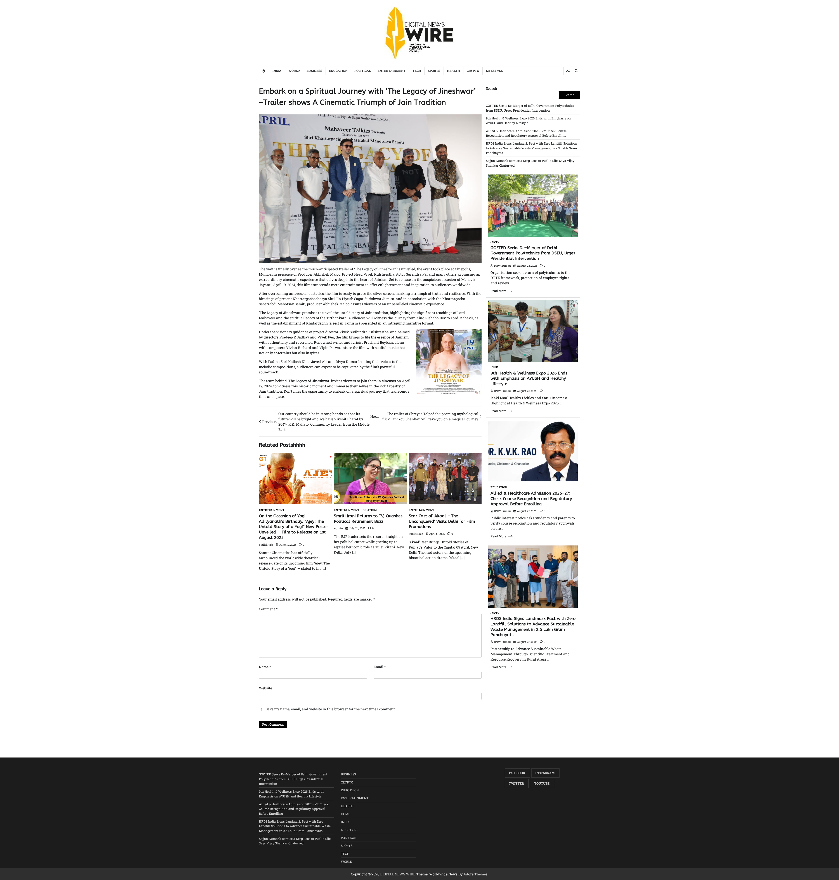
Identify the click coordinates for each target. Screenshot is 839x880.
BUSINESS (314, 71)
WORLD (294, 71)
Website (265, 688)
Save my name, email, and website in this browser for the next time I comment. (331, 709)
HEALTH (453, 71)
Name (265, 666)
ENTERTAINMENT (392, 71)
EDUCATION (338, 71)
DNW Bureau (502, 265)
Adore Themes (475, 874)
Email (380, 666)
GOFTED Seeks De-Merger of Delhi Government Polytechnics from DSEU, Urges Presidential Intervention (533, 253)
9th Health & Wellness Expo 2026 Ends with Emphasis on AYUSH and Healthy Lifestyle (529, 379)
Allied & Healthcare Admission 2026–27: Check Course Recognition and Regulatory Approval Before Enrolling (531, 499)
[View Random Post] (568, 71)
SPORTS (434, 71)
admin (338, 528)
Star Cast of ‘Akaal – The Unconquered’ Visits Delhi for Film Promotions (442, 521)
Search (491, 88)
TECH (417, 71)
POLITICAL (362, 71)
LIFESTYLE (494, 71)
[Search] (576, 71)
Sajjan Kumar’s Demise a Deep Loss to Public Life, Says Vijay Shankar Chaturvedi (295, 841)
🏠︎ (264, 71)
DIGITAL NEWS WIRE (397, 874)
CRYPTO (473, 71)
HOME (345, 814)
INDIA (276, 71)
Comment (268, 609)
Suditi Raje (266, 544)
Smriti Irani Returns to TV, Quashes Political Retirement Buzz (368, 518)
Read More (498, 291)
